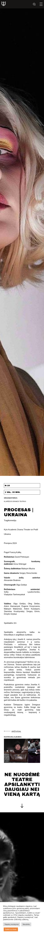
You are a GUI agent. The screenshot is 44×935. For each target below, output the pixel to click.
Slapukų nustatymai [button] (12, 924)
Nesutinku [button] (26, 924)
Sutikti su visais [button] (10, 929)
